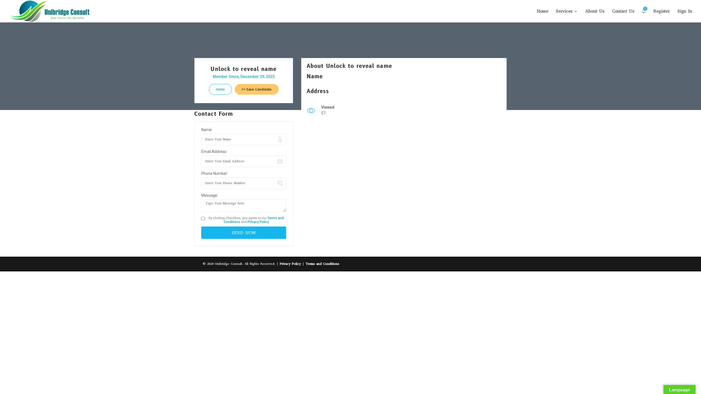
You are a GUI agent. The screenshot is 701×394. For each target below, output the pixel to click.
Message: (209, 195)
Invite (220, 89)
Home (542, 11)
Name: (206, 130)
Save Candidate (258, 89)
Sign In (684, 11)
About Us (594, 11)
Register (661, 11)
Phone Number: (214, 173)
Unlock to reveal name (244, 69)
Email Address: (214, 151)
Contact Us (623, 11)
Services (564, 11)
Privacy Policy (258, 222)
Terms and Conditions (322, 264)
